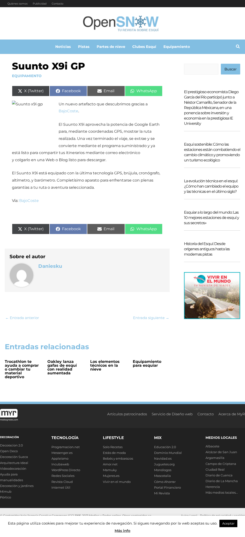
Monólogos (162, 470)
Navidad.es (163, 458)
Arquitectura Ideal (14, 463)
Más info (122, 530)
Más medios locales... (222, 492)
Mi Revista (162, 493)
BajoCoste (68, 111)
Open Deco (9, 451)
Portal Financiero (167, 487)
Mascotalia (162, 476)
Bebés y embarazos (118, 458)
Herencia (213, 487)
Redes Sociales (62, 476)
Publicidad (39, 3)
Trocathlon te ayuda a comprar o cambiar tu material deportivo (22, 369)
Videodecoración (13, 468)
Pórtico (5, 497)
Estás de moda (114, 453)
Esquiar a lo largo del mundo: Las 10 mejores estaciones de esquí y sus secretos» (211, 217)
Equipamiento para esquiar (147, 363)
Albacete (212, 446)
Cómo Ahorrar (165, 482)
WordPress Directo (65, 470)
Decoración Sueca (14, 457)
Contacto (57, 3)
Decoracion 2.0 (11, 445)
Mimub (5, 491)
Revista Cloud (62, 482)
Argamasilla (215, 458)
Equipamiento (27, 76)
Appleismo (59, 458)
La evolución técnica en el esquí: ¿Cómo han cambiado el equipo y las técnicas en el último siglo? (211, 186)
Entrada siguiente (151, 317)
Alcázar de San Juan (221, 452)
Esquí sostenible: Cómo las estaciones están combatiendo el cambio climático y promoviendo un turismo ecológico (212, 152)
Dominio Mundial (168, 453)
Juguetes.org (164, 464)
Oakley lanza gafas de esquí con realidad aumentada (62, 367)
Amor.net (110, 464)
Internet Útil (60, 487)
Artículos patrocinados (127, 414)
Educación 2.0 (165, 447)
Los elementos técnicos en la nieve (105, 365)
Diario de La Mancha (222, 481)
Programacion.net (65, 447)
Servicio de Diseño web (172, 414)
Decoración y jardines (16, 486)
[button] (238, 47)
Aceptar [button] (228, 523)
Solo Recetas (112, 447)
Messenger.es (61, 453)
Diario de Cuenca (219, 475)
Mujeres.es (111, 476)
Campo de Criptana (221, 464)
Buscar (230, 69)
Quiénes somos (17, 3)
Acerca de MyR (231, 414)
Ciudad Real (215, 469)
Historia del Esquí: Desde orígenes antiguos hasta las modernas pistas (207, 249)
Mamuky (110, 470)
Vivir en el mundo (117, 482)
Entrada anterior (22, 317)
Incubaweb (60, 464)
